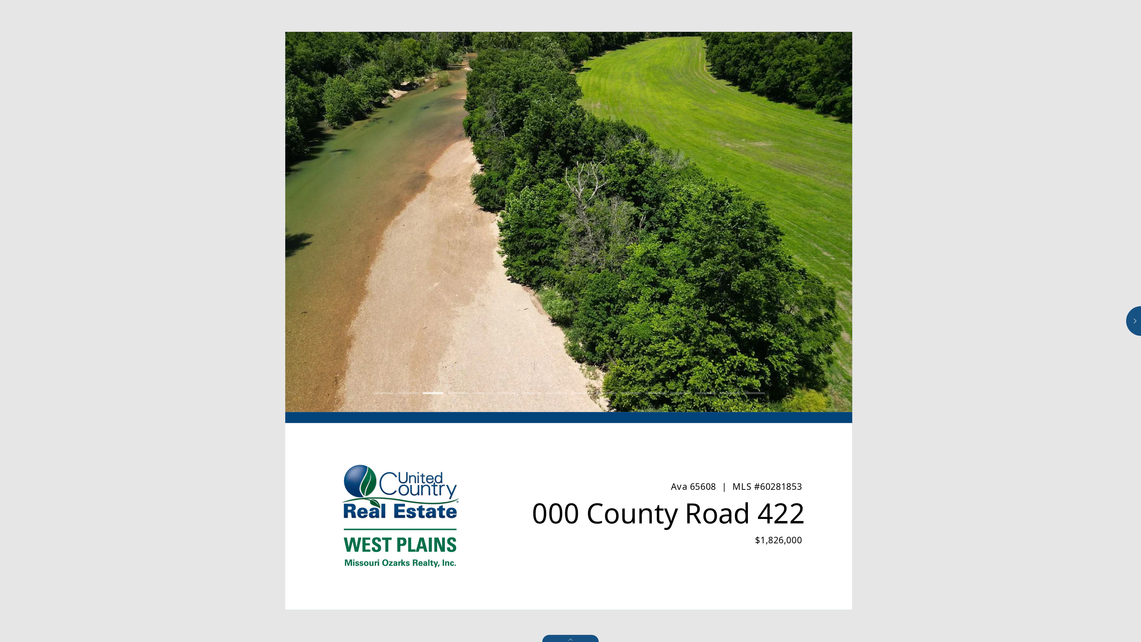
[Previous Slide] (427, 222)
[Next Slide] (710, 222)
